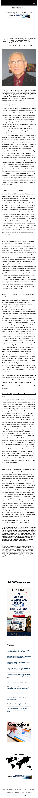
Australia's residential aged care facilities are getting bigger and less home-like (19, 656)
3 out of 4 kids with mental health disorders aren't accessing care (18, 698)
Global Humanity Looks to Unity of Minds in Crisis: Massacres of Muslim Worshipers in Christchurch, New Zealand (22, 41)
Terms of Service (19, 792)
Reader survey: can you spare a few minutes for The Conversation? (19, 662)
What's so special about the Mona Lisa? (17, 682)
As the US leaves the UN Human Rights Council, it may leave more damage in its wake (17, 710)
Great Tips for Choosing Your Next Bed (17, 704)
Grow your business (29, 789)
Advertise (18, 789)
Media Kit (29, 792)
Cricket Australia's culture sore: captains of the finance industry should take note (18, 669)
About (4, 789)
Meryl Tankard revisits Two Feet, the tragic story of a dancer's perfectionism (18, 650)
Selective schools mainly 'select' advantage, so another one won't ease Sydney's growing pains (19, 676)
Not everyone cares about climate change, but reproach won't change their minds (18, 687)
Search (11, 789)
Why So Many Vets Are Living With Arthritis (18, 693)
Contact (9, 792)
